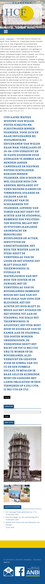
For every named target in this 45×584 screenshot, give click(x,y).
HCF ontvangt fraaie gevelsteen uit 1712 (21, 512)
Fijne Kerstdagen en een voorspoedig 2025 (22, 517)
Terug (7, 397)
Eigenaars (10, 39)
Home (2, 39)
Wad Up (7, 562)
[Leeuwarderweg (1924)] (22, 454)
